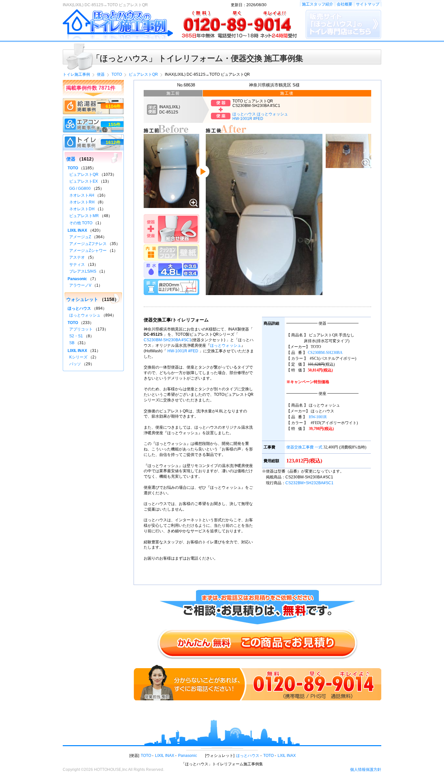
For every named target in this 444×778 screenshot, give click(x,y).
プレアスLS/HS (82, 271)
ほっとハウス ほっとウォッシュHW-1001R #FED (260, 116)
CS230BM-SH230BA (325, 352)
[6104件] (93, 101)
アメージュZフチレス (88, 243)
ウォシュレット (82, 299)
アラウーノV (80, 285)
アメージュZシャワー (88, 250)
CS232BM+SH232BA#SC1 (309, 483)
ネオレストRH (82, 202)
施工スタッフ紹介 (317, 4)
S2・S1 (76, 336)
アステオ (77, 257)
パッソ (75, 364)
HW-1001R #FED (182, 351)
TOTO (73, 168)
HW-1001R (318, 417)
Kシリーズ (78, 357)
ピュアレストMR (84, 216)
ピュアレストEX (83, 181)
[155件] (93, 119)
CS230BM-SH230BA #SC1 (167, 340)
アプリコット (81, 329)
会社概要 (344, 4)
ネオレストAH (81, 195)
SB (71, 343)
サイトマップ (367, 4)
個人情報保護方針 (365, 769)
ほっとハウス (79, 308)
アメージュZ (80, 237)
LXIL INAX (287, 755)
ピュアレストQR (83, 174)
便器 (70, 159)
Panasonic (77, 279)
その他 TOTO (80, 223)
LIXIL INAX (77, 230)
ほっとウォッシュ (225, 345)
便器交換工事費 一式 (304, 447)
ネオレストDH (82, 209)
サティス (77, 264)
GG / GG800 (80, 188)
